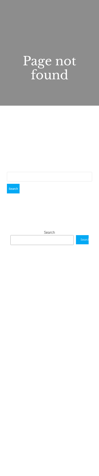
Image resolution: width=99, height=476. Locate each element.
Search (49, 232)
